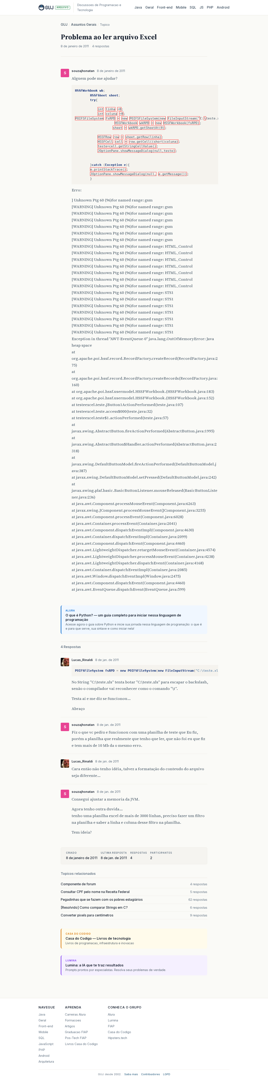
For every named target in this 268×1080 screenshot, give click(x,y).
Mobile (181, 7)
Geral (149, 7)
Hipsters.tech (117, 1038)
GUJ (64, 25)
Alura (111, 1014)
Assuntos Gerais (83, 25)
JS (202, 7)
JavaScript (46, 1044)
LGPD (166, 1074)
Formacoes (73, 1020)
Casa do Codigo (119, 1032)
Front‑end (165, 7)
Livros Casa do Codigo (81, 1044)
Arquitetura (46, 1061)
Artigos (70, 1026)
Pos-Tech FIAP (75, 1038)
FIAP (111, 1026)
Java (138, 7)
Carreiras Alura (75, 1014)
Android (223, 7)
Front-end (46, 1026)
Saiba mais (131, 1074)
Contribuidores (150, 1074)
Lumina (113, 1020)
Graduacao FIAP (76, 1032)
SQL (193, 7)
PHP (210, 7)
